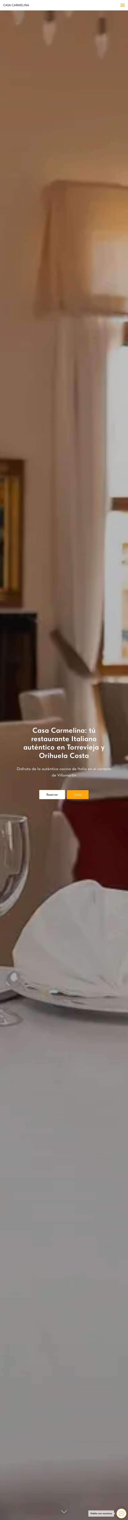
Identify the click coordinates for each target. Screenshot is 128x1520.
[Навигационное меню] (123, 5)
